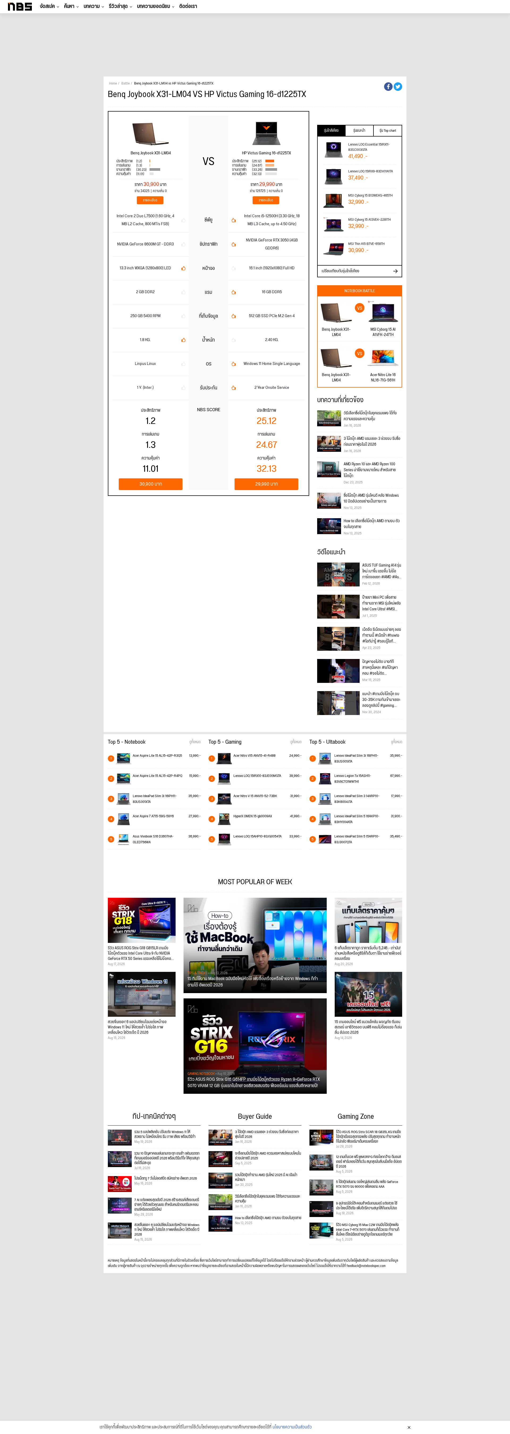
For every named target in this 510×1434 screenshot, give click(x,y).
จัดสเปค (47, 6)
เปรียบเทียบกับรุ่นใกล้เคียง (340, 271)
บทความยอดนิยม (153, 6)
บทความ (92, 6)
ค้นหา (69, 6)
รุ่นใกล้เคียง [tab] (331, 130)
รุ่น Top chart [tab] (388, 130)
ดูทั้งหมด (195, 742)
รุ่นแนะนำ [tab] (359, 130)
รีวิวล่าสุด (118, 6)
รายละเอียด (150, 200)
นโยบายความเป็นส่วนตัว (292, 1427)
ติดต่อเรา (188, 6)
